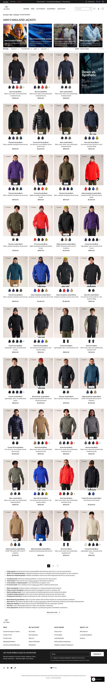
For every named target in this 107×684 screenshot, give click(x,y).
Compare (8, 54)
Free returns (66, 1)
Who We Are (84, 631)
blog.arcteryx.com (60, 675)
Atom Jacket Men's (66, 91)
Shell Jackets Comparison (62, 641)
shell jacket (35, 584)
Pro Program (58, 635)
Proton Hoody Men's (41, 193)
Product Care (7, 638)
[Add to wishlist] (26, 55)
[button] (83, 9)
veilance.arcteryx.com (80, 675)
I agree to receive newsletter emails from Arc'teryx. (69, 658)
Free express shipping (53, 1)
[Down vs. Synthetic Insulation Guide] (91, 73)
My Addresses (33, 635)
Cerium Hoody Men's (91, 244)
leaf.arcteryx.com (70, 675)
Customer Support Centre (11, 631)
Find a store (58, 631)
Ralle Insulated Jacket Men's (66, 244)
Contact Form (7, 635)
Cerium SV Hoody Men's (41, 142)
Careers (82, 638)
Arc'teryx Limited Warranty (11, 645)
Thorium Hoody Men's (15, 142)
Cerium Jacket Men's (15, 396)
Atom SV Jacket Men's (91, 295)
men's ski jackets (40, 601)
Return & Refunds (34, 641)
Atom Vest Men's (91, 345)
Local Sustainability (86, 635)
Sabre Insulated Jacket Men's (91, 193)
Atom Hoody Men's (15, 91)
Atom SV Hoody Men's (91, 142)
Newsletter (32, 645)
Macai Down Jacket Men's (40, 396)
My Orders (32, 631)
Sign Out (31, 638)
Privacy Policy (32, 675)
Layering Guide (59, 638)
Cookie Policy (24, 675)
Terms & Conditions (41, 675)
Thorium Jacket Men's (15, 244)
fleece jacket (34, 580)
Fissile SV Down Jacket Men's (91, 498)
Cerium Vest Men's (66, 345)
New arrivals (41, 1)
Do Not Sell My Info (51, 675)
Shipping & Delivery (9, 641)
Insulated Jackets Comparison (63, 645)
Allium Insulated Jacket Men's (41, 549)
